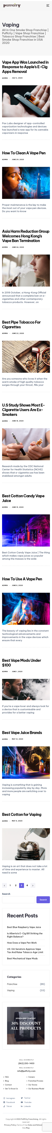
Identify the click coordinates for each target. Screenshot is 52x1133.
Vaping (10, 990)
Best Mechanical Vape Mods (22, 958)
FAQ (7, 1077)
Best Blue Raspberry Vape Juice (24, 927)
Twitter (27, 1098)
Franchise (12, 984)
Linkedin (27, 1106)
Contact (8, 1085)
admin (5, 78)
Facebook (10, 1102)
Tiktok (10, 1106)
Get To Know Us (11, 1089)
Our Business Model (36, 1089)
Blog (7, 1081)
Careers (31, 1077)
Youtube (27, 1102)
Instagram (10, 1098)
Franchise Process (35, 1081)
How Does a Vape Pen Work (22, 942)
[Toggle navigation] (41, 5)
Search (6, 894)
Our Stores (32, 1085)
